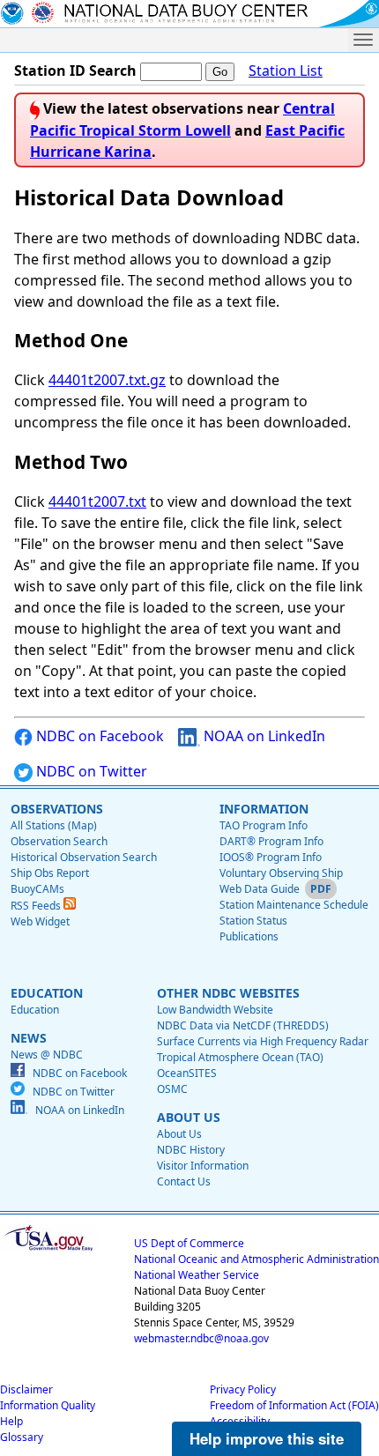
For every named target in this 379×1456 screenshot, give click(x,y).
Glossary (21, 1437)
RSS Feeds (37, 905)
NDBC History (191, 1149)
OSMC (172, 1088)
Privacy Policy (243, 1389)
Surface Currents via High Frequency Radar (262, 1041)
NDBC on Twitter (90, 771)
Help (11, 1421)
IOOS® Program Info (270, 857)
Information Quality (47, 1405)
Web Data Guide (259, 888)
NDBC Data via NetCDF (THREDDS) (243, 1025)
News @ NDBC (47, 1054)
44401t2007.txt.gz (107, 380)
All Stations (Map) (54, 825)
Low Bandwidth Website (215, 1009)
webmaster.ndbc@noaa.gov (201, 1338)
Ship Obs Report (50, 872)
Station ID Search (75, 70)
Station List (286, 70)
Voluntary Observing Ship (281, 872)
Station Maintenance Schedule (293, 904)
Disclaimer (26, 1389)
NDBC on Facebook (98, 736)
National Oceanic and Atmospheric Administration (256, 1259)
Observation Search (59, 841)
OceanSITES (187, 1073)
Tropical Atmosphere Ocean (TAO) (240, 1057)
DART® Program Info (271, 841)
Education (35, 1009)
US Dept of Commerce (189, 1243)
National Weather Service (196, 1274)
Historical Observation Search (84, 857)
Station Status (253, 920)
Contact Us (184, 1181)
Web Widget (40, 921)
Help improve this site (267, 1438)
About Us (179, 1133)
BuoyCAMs (37, 888)
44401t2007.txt (97, 501)
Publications (249, 936)
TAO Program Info (263, 825)
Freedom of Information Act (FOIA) (294, 1405)
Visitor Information (203, 1165)
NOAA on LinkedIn (262, 736)
